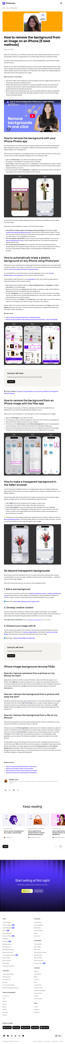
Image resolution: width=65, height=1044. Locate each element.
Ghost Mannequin (8, 928)
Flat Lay (6, 930)
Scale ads (5, 982)
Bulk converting (38, 957)
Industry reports (38, 993)
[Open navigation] (61, 3)
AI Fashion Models (8, 925)
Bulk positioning (38, 955)
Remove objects (7, 958)
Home (4, 8)
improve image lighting (30, 632)
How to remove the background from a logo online (21, 766)
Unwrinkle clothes (8, 936)
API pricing (36, 1012)
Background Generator (8, 949)
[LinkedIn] (4, 1035)
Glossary (36, 996)
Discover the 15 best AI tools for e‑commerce (19, 768)
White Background (7, 944)
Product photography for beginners (24, 638)
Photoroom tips (13, 8)
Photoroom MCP (39, 963)
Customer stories (38, 987)
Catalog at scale (6, 977)
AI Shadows (5, 938)
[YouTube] (23, 1035)
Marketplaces (37, 928)
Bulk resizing (37, 949)
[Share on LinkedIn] (13, 790)
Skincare (5, 1001)
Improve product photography (36, 828)
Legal (61, 1041)
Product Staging (7, 922)
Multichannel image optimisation (11, 987)
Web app (36, 1027)
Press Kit (36, 979)
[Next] (60, 846)
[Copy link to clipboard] (18, 790)
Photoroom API (38, 944)
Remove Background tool (11, 519)
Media (35, 977)
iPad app (17, 1027)
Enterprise (36, 1009)
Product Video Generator (10, 955)
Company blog (37, 985)
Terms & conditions (37, 1041)
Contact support (38, 998)
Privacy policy (47, 1041)
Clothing (5, 1009)
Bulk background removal (40, 952)
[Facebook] (8, 1035)
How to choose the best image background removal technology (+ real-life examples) (32, 319)
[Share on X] (9, 790)
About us (36, 971)
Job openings (37, 974)
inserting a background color (37, 593)
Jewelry (4, 1004)
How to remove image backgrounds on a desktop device (23, 317)
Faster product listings (8, 974)
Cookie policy (55, 1041)
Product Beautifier (7, 933)
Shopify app (45, 1027)
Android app (26, 1027)
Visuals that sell (6, 979)
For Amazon (5, 1012)
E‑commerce (6, 996)
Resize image (6, 963)
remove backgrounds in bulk (14, 240)
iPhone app (8, 1027)
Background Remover (8, 952)
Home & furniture (38, 930)
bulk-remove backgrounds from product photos (23, 269)
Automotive (37, 936)
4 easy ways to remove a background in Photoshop (21, 772)
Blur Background (7, 947)
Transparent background (9, 966)
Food (4, 998)
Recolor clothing (7, 960)
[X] (19, 1035)
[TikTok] (15, 1035)
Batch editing (37, 947)
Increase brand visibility (8, 985)
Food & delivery (38, 922)
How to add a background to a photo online (26, 601)
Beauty (4, 1007)
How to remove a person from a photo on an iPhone (21, 770)
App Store (31, 279)
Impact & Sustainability (39, 990)
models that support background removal (18, 232)
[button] (17, 919)
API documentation (39, 960)
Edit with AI (7, 941)
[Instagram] (11, 1035)
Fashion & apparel (38, 925)
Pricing (36, 1006)
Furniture (5, 1015)
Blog (8, 8)
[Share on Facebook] (5, 790)
